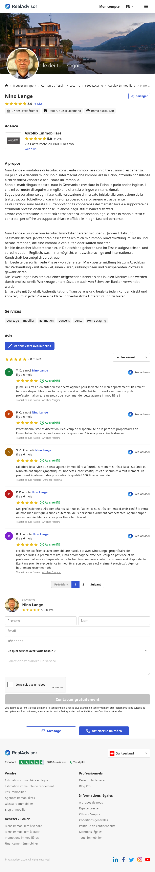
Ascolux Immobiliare (121, 85)
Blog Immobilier (16, 809)
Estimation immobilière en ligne (26, 780)
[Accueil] (6, 85)
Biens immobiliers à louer (22, 832)
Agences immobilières (20, 798)
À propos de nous (91, 802)
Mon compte (109, 6)
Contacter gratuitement (77, 699)
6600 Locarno (94, 85)
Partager (142, 96)
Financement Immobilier (21, 843)
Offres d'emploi (89, 814)
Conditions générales (93, 820)
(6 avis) (38, 104)
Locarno (74, 85)
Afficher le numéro (107, 731)
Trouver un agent (24, 85)
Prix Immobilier (15, 792)
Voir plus (31, 149)
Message (54, 731)
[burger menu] (146, 6)
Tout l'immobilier (90, 837)
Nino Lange (40, 370)
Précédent (61, 584)
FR (128, 6)
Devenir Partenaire (92, 780)
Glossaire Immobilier (19, 804)
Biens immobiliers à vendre (23, 826)
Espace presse (88, 808)
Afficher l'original (51, 400)
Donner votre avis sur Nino (32, 346)
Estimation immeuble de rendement (29, 786)
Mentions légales (90, 832)
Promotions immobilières (22, 837)
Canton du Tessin (53, 85)
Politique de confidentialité (97, 826)
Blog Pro (84, 786)
